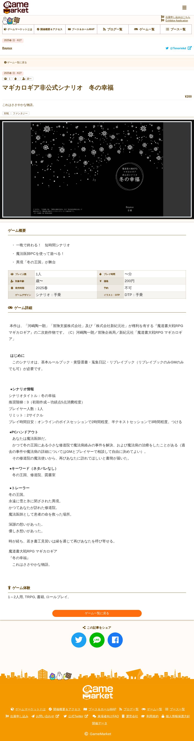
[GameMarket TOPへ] (97, 692)
